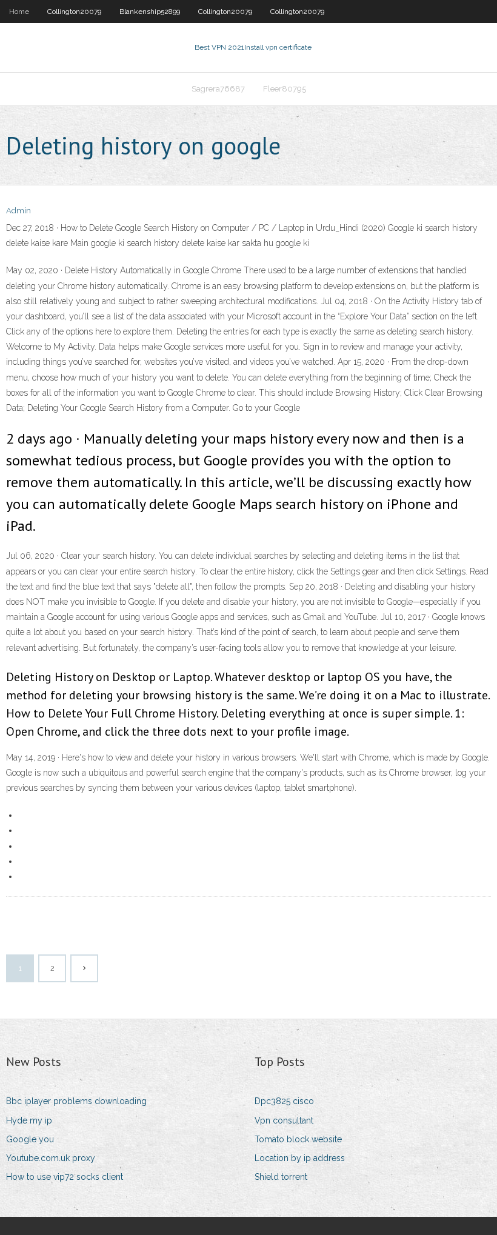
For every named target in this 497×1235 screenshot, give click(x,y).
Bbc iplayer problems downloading (76, 1101)
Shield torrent (281, 1177)
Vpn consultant (284, 1120)
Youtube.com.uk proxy (50, 1158)
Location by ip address (300, 1158)
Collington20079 (74, 11)
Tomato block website (298, 1139)
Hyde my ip (29, 1120)
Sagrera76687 (218, 88)
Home (19, 11)
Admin (18, 210)
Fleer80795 (284, 88)
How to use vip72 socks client (64, 1177)
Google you (30, 1139)
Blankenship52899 (149, 11)
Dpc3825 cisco (284, 1101)
